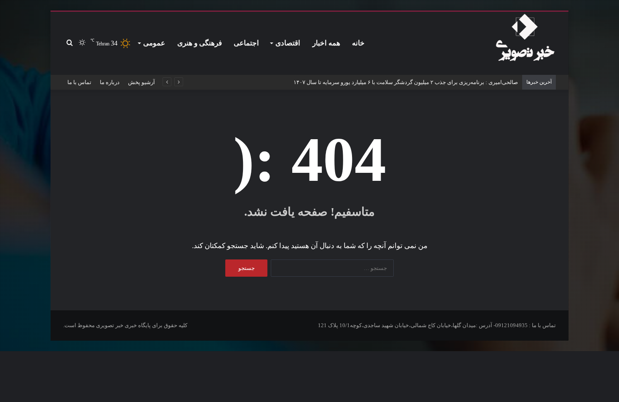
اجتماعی (246, 43)
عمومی (154, 43)
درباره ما (110, 82)
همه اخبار (326, 43)
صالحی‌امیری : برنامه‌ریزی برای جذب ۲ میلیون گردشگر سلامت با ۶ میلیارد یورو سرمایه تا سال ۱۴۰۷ (405, 82)
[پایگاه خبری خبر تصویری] (525, 39)
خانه (358, 43)
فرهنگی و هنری (199, 43)
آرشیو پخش (141, 82)
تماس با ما (79, 82)
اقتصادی (287, 43)
